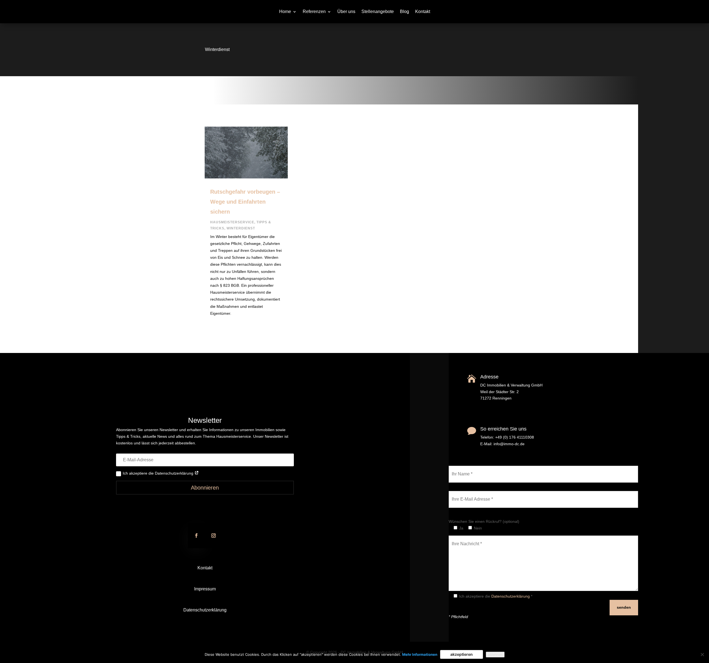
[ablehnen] (702, 654)
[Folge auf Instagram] (213, 535)
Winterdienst (241, 228)
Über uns (346, 12)
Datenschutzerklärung (205, 610)
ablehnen (495, 654)
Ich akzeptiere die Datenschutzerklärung (158, 473)
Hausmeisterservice (232, 222)
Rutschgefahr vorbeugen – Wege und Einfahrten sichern (245, 202)
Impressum (205, 589)
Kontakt (422, 12)
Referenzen (314, 12)
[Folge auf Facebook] (196, 535)
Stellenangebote (377, 12)
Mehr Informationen (419, 654)
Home (285, 12)
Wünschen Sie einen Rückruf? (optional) (484, 521)
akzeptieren (461, 654)
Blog (404, 12)
